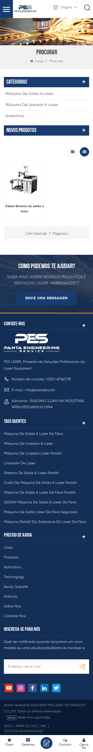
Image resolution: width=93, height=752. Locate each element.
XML (44, 726)
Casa (39, 61)
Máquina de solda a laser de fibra (33, 434)
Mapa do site (26, 726)
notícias (10, 596)
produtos (11, 557)
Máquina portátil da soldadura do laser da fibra (45, 522)
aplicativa (12, 567)
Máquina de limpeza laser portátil (33, 453)
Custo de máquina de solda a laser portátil (40, 483)
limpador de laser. (20, 463)
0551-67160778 (59, 379)
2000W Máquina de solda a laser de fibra (40, 502)
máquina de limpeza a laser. (31, 105)
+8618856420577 (64, 283)
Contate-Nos (15, 616)
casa (8, 547)
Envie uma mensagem (46, 298)
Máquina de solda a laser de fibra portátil (39, 492)
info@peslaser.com (40, 390)
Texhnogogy (14, 577)
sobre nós (12, 606)
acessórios (14, 116)
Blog (8, 726)
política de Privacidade (23, 731)
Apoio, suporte (16, 587)
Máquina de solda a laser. (29, 94)
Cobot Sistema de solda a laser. (24, 209)
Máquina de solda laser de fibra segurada (40, 512)
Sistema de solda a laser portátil (31, 473)
